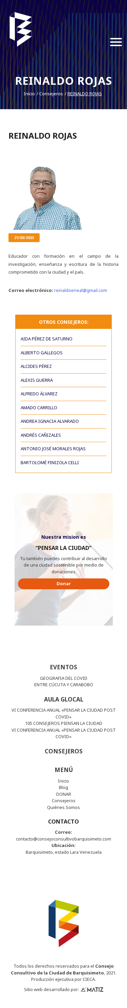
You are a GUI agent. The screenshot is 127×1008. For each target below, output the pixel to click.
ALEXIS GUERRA (37, 380)
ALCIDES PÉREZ (36, 366)
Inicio (29, 94)
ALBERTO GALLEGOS (42, 353)
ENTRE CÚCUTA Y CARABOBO (63, 684)
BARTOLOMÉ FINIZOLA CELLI (50, 462)
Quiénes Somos (63, 807)
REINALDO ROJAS (84, 94)
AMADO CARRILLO (39, 407)
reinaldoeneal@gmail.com (80, 290)
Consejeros (51, 94)
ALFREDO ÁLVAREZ (39, 394)
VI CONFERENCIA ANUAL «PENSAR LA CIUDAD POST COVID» (64, 713)
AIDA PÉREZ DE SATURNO (46, 339)
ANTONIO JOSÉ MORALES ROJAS (53, 449)
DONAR (63, 794)
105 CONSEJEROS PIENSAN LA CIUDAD (63, 723)
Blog (63, 787)
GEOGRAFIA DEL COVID (63, 678)
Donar (64, 583)
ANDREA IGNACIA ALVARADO (50, 421)
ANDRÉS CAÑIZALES (41, 435)
